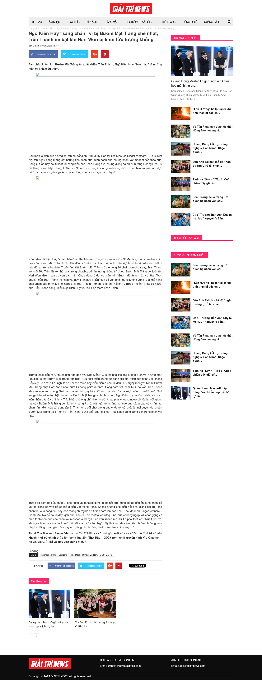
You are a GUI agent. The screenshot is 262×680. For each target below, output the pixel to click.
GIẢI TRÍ (73, 22)
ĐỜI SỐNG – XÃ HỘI (138, 22)
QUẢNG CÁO (211, 22)
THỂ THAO (167, 22)
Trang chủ (34, 28)
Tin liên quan (39, 581)
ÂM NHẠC (54, 22)
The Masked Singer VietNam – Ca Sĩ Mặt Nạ (91, 554)
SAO (39, 22)
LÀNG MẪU (112, 22)
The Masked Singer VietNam (53, 554)
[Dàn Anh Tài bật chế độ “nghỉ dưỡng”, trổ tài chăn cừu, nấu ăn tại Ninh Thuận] (95, 603)
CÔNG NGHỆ (190, 22)
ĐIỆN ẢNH (91, 22)
